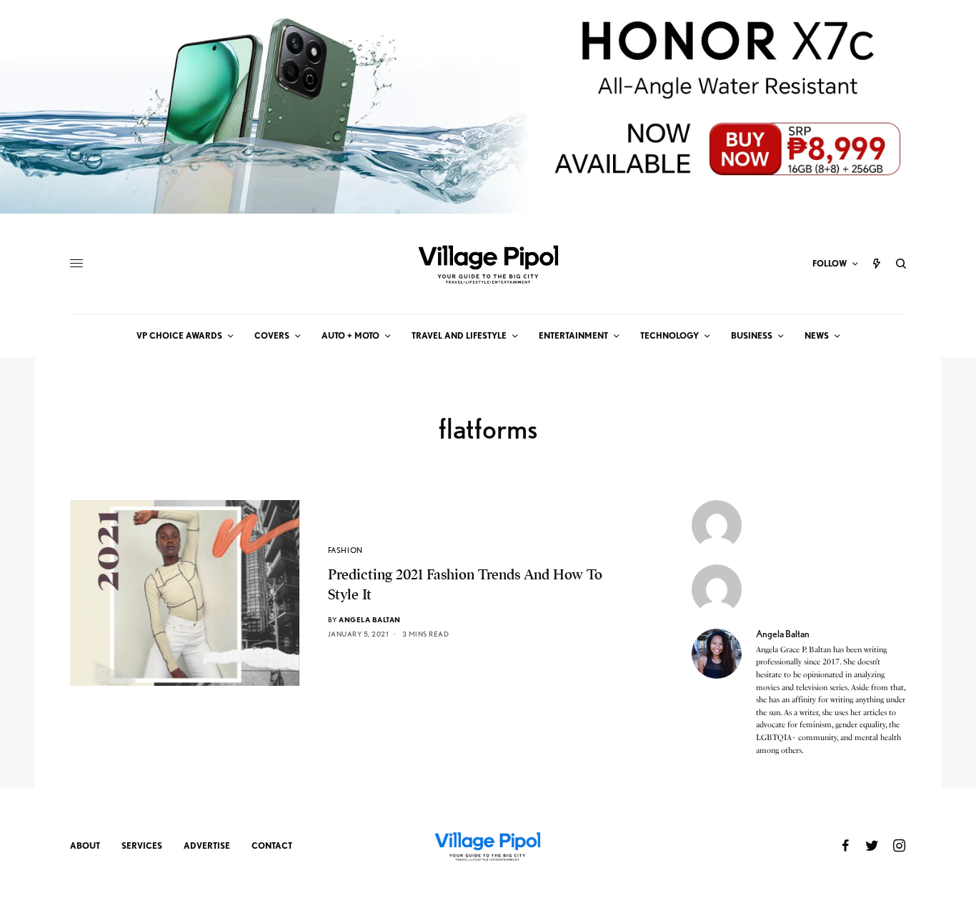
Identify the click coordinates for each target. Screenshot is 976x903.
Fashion (345, 550)
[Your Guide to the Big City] (488, 263)
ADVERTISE (207, 845)
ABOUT (85, 845)
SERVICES (141, 845)
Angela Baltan (370, 619)
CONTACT (272, 845)
